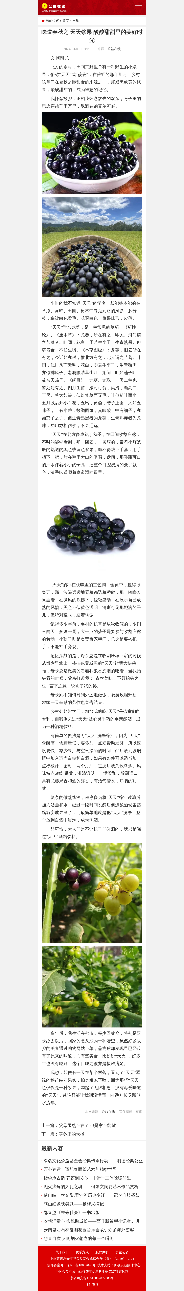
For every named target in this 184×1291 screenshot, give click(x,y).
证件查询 (92, 1284)
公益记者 (122, 1252)
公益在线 (114, 49)
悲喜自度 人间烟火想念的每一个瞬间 (79, 1238)
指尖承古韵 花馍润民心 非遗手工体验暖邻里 (87, 1178)
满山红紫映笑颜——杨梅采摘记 (74, 1203)
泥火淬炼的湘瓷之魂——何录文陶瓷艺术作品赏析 (91, 1186)
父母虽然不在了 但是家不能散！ (89, 1125)
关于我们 (62, 1252)
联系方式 (82, 1252)
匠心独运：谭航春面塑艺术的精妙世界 (80, 1169)
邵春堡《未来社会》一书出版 (72, 1212)
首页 (65, 21)
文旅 (75, 21)
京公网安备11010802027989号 (92, 1278)
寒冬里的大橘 (72, 1134)
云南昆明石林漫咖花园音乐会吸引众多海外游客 (89, 1229)
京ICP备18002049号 (81, 1265)
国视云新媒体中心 (127, 1265)
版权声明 (102, 1252)
